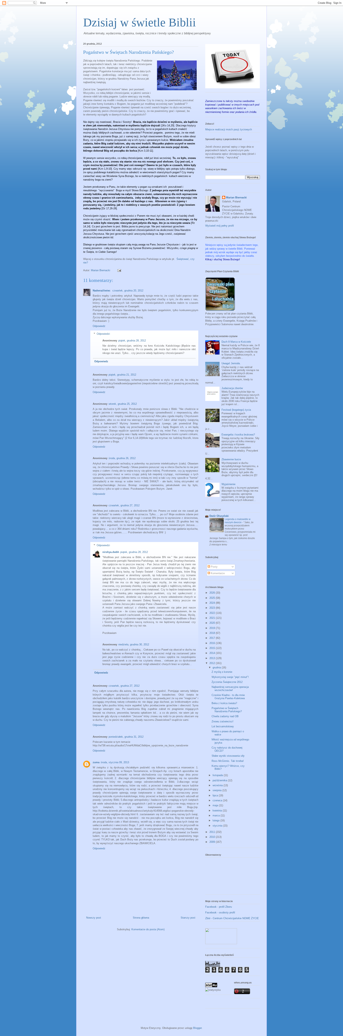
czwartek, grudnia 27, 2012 (124, 505)
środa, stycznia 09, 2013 (115, 762)
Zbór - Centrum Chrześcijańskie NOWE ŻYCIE (232, 918)
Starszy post (188, 917)
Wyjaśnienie (228, 484)
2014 (212, 653)
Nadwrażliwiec (102, 290)
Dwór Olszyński (219, 515)
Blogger (197, 1027)
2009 (212, 841)
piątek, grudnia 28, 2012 (132, 340)
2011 (212, 831)
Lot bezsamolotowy (223, 726)
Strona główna (141, 917)
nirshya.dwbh (110, 552)
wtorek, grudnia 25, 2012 (123, 403)
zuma (96, 762)
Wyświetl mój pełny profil (219, 225)
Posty (214, 566)
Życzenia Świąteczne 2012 (227, 681)
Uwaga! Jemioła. (231, 363)
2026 (212, 592)
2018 (212, 632)
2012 (212, 663)
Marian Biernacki (236, 197)
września (218, 785)
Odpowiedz (99, 326)
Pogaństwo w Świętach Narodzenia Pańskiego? (227, 710)
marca (217, 815)
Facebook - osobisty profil (220, 912)
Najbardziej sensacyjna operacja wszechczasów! (230, 688)
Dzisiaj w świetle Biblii (139, 22)
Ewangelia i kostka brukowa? (238, 434)
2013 (212, 658)
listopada (218, 775)
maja (216, 805)
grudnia (217, 667)
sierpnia (217, 790)
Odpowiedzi (103, 333)
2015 (212, 648)
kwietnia (218, 810)
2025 (212, 597)
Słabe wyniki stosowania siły (228, 755)
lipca (216, 795)
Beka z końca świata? (224, 703)
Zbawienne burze (231, 459)
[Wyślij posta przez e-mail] (119, 270)
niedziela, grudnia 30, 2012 (133, 644)
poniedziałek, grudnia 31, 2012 (126, 736)
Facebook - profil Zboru (218, 906)
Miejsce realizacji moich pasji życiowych (228, 129)
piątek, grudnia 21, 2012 (122, 374)
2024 (212, 602)
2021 (212, 617)
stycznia (218, 825)
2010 (212, 836)
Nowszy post (93, 917)
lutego (216, 820)
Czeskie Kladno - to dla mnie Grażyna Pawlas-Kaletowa (228, 697)
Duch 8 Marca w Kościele (236, 341)
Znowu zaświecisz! (222, 721)
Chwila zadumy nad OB (225, 716)
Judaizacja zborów (232, 388)
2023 (212, 607)
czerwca (218, 800)
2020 (212, 622)
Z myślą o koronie (222, 671)
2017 (212, 637)
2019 (212, 628)
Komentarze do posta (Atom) (148, 929)
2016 (212, 643)
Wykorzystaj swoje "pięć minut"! (230, 677)
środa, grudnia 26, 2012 (122, 458)
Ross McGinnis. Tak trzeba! (228, 760)
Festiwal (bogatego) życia (236, 409)
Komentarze (217, 573)
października (220, 780)
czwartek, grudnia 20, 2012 (127, 290)
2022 (212, 612)
